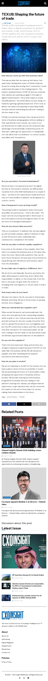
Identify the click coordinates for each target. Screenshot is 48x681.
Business (6, 446)
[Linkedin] (28, 678)
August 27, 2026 (7, 456)
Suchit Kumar (12, 397)
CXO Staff (7, 23)
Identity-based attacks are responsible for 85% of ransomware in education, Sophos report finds (28, 586)
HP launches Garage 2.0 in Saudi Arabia (28, 575)
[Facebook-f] (20, 678)
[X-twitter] (24, 678)
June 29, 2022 (19, 23)
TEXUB (22, 397)
